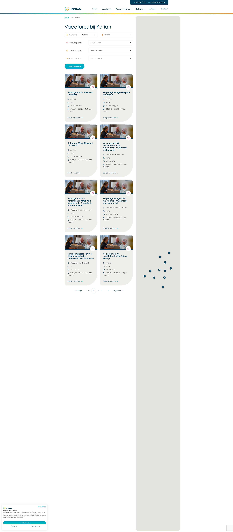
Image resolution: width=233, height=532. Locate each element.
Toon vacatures (74, 66)
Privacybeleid (42, 507)
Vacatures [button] (106, 9)
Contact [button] (164, 9)
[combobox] (88, 35)
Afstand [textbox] (85, 35)
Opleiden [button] (140, 9)
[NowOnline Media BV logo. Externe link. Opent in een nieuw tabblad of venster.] (7, 508)
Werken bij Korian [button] (123, 9)
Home (94, 9)
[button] (144, 276)
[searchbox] (117, 35)
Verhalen (152, 9)
